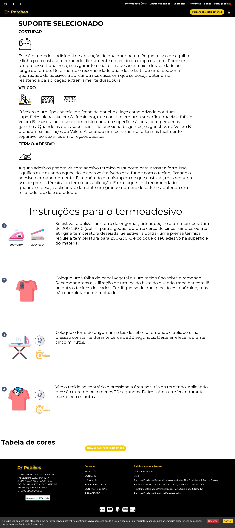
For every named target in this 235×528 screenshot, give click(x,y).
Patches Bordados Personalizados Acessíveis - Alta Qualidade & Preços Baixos (176, 480)
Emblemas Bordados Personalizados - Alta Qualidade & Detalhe (168, 489)
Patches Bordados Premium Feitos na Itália (157, 493)
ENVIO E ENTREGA (95, 484)
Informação (91, 480)
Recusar (212, 521)
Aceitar (228, 521)
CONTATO (90, 476)
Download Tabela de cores (105, 448)
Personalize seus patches (207, 12)
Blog (136, 476)
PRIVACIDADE (92, 493)
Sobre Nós (90, 471)
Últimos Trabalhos (144, 471)
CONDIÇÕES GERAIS (96, 489)
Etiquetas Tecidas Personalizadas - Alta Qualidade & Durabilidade (169, 484)
